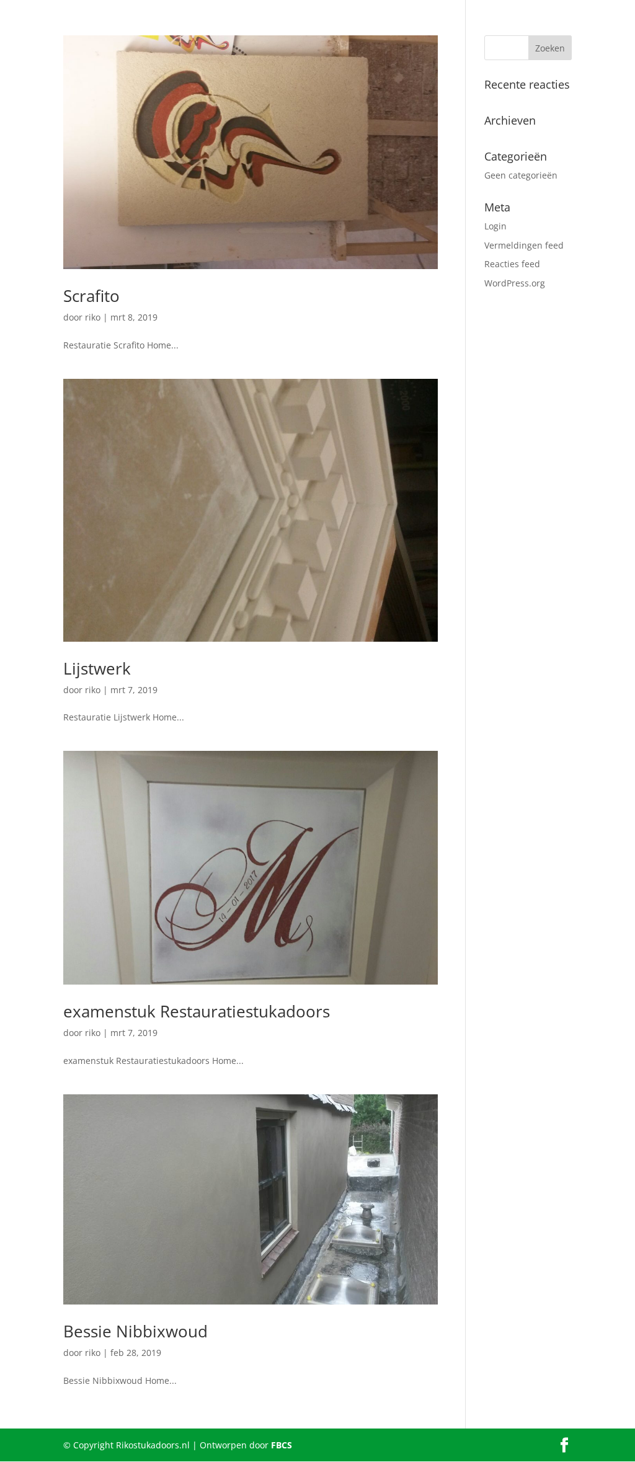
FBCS (281, 1445)
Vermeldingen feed (524, 245)
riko (92, 317)
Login (495, 226)
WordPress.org (514, 283)
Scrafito (91, 296)
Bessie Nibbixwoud (135, 1331)
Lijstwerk (97, 668)
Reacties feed (512, 264)
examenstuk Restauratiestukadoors (196, 1011)
